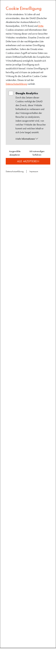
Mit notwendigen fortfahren (37, 153)
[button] (31, 139)
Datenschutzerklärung (16, 83)
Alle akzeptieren (28, 161)
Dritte (41, 25)
